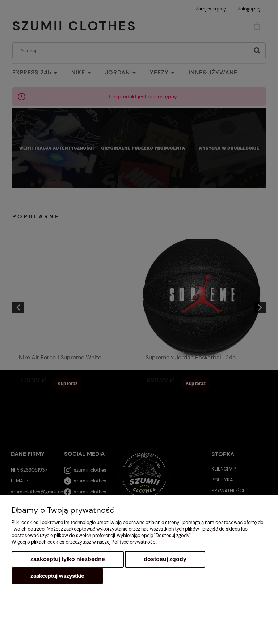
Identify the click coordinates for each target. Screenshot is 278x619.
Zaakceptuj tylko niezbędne (67, 559)
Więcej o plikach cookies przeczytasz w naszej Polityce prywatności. (84, 542)
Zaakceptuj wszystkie (57, 576)
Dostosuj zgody (165, 559)
